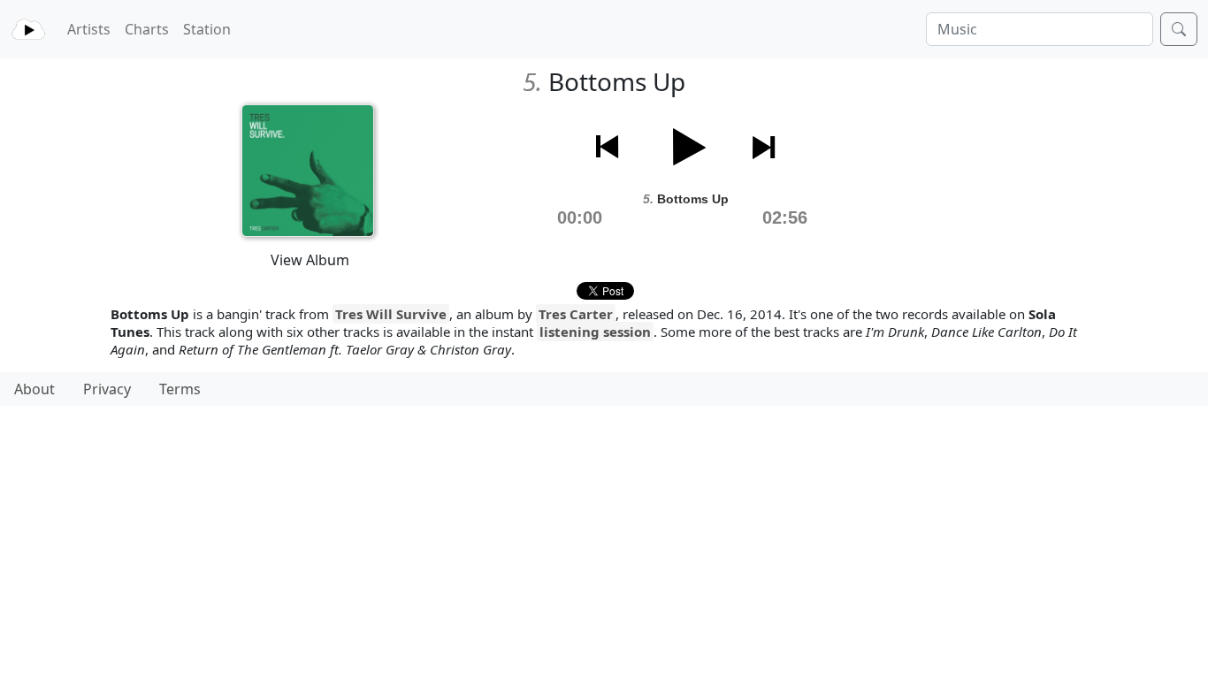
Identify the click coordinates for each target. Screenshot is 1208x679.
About (34, 389)
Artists (89, 29)
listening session (595, 331)
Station (207, 29)
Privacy (107, 389)
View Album (310, 260)
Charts (147, 29)
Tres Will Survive (391, 314)
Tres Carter (576, 314)
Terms (180, 389)
